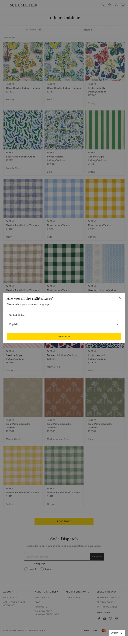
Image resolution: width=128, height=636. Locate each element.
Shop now (64, 337)
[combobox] (117, 633)
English (114, 633)
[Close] (119, 297)
